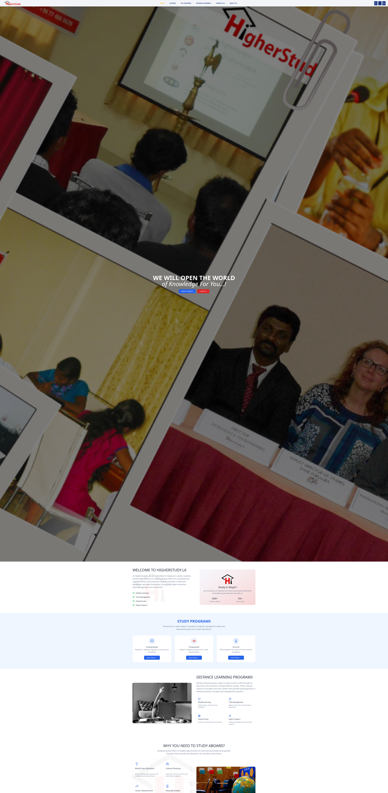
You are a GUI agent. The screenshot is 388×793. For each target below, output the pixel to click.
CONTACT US (220, 3)
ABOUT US (233, 3)
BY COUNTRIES (186, 3)
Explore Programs (187, 291)
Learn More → (152, 658)
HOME (162, 3)
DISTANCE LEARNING (203, 3)
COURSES (172, 3)
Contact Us (203, 291)
